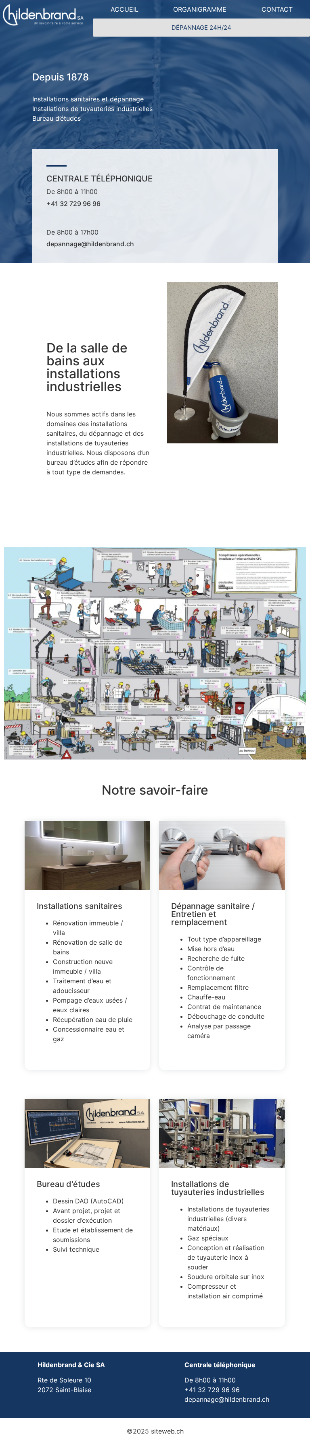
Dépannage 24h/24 (201, 27)
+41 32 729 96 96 (73, 204)
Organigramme (199, 9)
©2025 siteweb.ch (155, 1431)
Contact (277, 9)
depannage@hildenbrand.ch (90, 244)
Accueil (124, 9)
